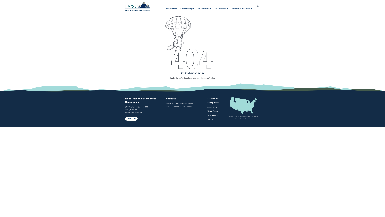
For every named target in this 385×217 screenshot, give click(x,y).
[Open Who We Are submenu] (176, 9)
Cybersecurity (212, 115)
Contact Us (131, 119)
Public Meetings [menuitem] (186, 9)
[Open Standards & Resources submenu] (252, 9)
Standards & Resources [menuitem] (241, 9)
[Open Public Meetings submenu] (194, 9)
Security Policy (213, 103)
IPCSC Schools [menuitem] (221, 9)
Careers (210, 120)
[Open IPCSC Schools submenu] (228, 9)
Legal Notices (212, 98)
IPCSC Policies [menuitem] (204, 9)
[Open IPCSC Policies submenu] (211, 9)
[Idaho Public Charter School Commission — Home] (137, 6)
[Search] (258, 6)
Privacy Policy (212, 111)
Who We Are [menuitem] (170, 9)
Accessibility (212, 107)
